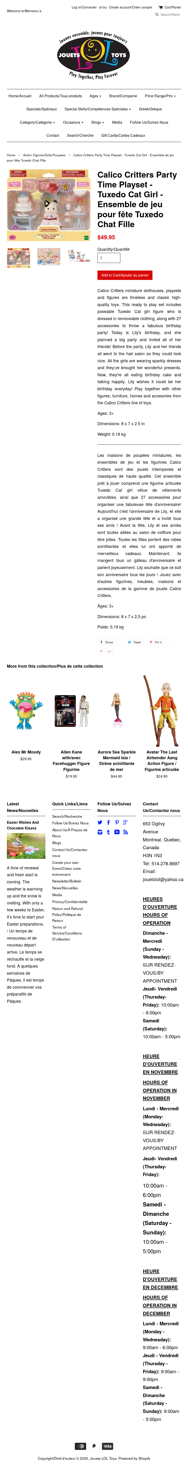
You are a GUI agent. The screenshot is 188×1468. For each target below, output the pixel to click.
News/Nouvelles (65, 887)
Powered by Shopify (134, 1458)
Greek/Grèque (150, 109)
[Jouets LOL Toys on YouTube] (117, 832)
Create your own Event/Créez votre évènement (66, 868)
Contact (53, 135)
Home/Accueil (19, 95)
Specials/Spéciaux (41, 109)
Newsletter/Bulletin (66, 880)
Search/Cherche (80, 135)
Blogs (96, 122)
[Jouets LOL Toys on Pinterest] (116, 822)
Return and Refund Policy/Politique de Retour (67, 914)
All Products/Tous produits (60, 95)
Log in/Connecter (84, 7)
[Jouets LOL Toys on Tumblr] (108, 832)
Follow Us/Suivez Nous (149, 122)
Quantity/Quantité (113, 249)
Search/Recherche (67, 816)
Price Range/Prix (159, 95)
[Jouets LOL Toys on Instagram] (99, 832)
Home (11, 155)
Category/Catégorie (36, 122)
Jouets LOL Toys (103, 1458)
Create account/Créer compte (130, 7)
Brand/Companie (123, 95)
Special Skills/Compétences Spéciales (97, 109)
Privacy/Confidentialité (70, 901)
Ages (94, 95)
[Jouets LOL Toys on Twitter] (99, 822)
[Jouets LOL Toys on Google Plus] (125, 822)
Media (117, 122)
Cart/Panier (173, 7)
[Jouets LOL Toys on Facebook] (108, 822)
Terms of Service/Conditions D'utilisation (67, 932)
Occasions (72, 122)
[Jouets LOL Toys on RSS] (125, 832)
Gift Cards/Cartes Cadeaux (123, 135)
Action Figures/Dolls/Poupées (44, 155)
